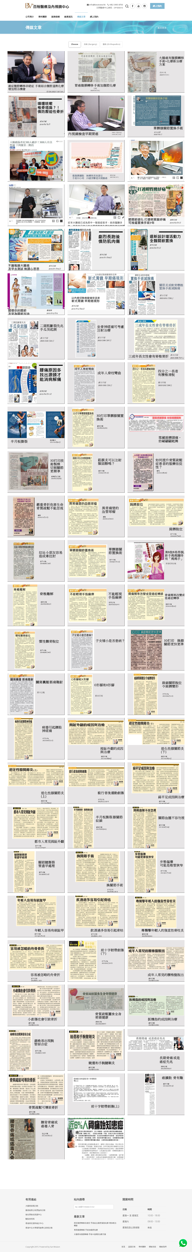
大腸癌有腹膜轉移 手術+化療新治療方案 (90, 1234)
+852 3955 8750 (116, 4)
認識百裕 (131, 1246)
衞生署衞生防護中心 (34, 1214)
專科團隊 (42, 16)
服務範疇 (55, 16)
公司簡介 (30, 16)
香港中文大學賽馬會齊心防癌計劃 (39, 1227)
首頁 (123, 1246)
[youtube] (138, 6)
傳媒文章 (81, 16)
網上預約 (94, 16)
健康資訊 (68, 16)
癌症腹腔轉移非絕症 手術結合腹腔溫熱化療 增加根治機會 (95, 1224)
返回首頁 (162, 27)
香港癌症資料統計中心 (35, 1223)
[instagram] (144, 6)
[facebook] (132, 6)
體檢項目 (152, 1246)
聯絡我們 (162, 1246)
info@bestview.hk (97, 4)
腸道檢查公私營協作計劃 (35, 1210)
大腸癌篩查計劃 (32, 1206)
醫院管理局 (30, 1219)
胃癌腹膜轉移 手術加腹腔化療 (86, 1230)
